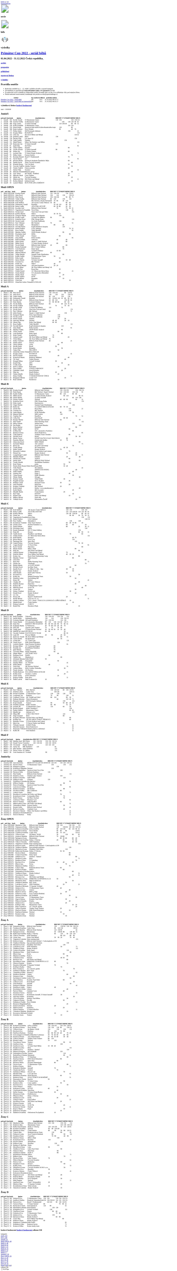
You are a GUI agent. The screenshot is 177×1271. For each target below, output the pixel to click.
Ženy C (4, 1262)
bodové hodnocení (24, 105)
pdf (7, 1265)
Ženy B (4, 1260)
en (8, 2)
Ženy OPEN (6, 1256)
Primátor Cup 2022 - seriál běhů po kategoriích (16, 101)
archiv (3, 63)
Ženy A (4, 1258)
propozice (5, 67)
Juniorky (5, 1254)
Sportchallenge (5, 3)
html (2, 1265)
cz (5, 2)
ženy (4, 1238)
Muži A (4, 1243)
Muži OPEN (6, 1241)
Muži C (4, 1247)
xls (10, 1265)
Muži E (4, 1250)
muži (4, 1236)
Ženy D (4, 1263)
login (2, 2)
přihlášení (5, 71)
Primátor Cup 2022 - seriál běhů (23, 53)
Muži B (4, 1245)
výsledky (4, 80)
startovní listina (7, 75)
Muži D (4, 1249)
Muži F (4, 1252)
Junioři (4, 1239)
